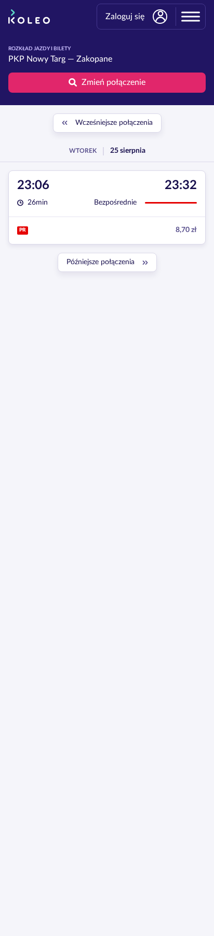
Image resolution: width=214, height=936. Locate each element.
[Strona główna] (29, 16)
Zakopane (94, 59)
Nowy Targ (45, 59)
